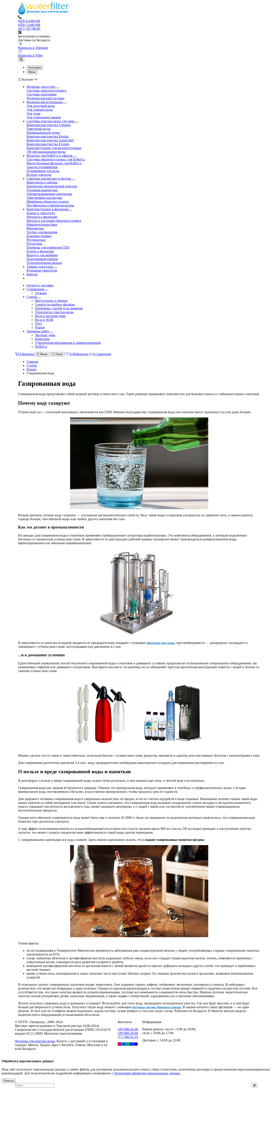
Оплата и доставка (40, 285)
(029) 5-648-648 (29, 25)
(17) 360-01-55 (128, 1037)
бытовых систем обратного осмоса (156, 1007)
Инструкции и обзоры (51, 300)
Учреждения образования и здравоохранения (68, 343)
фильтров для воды (161, 643)
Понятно (8, 1080)
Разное (40, 327)
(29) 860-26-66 (128, 1033)
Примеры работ (38, 331)
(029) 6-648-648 (29, 21)
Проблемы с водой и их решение (59, 308)
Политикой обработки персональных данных (147, 1073)
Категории (34, 67)
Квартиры (42, 339)
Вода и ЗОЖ (44, 320)
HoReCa (41, 346)
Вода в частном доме (50, 316)
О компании (36, 289)
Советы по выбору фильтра (55, 304)
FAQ (38, 323)
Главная (32, 361)
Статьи (32, 297)
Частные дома (45, 335)
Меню (32, 72)
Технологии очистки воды (54, 312)
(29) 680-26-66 (128, 1029)
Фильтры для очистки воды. (35, 1041)
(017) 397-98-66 (29, 28)
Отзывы (41, 293)
